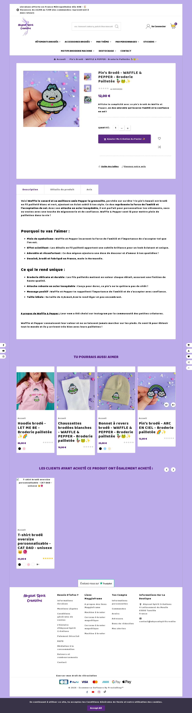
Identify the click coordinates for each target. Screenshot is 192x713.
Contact (62, 662)
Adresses (117, 618)
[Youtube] (93, 692)
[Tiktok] (105, 691)
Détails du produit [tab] (62, 189)
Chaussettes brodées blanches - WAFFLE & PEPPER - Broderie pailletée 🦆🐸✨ (75, 431)
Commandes (119, 608)
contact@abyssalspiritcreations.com (161, 621)
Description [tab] (30, 189)
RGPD (60, 641)
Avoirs (116, 613)
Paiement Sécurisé (68, 636)
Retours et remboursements (67, 656)
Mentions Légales (67, 608)
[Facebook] (87, 692)
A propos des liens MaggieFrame (96, 606)
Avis (89, 189)
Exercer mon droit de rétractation (76, 675)
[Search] (116, 26)
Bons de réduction (123, 623)
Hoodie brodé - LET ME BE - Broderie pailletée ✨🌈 (35, 429)
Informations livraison (65, 602)
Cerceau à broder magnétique (95, 619)
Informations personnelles (120, 602)
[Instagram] (99, 692)
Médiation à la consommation (66, 648)
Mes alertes (119, 628)
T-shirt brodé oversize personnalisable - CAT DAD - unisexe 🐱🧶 (35, 543)
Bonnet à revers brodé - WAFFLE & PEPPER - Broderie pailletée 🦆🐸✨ (116, 429)
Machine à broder (95, 612)
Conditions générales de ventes (65, 617)
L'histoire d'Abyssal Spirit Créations (66, 628)
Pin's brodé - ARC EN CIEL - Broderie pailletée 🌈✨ (156, 427)
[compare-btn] (159, 147)
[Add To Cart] (32, 412)
